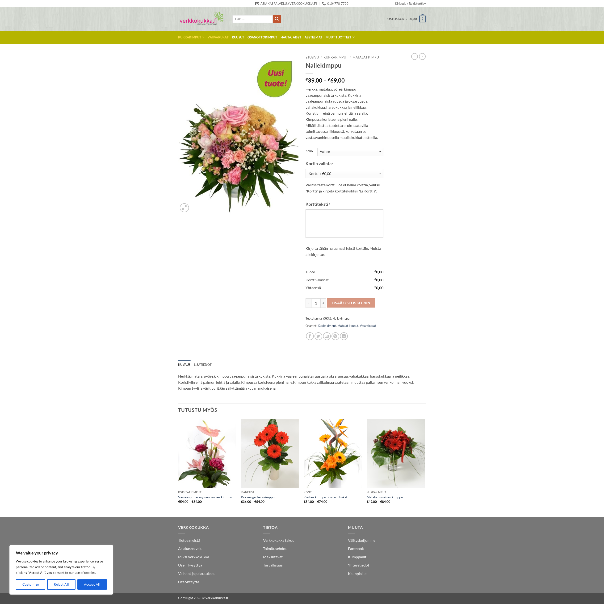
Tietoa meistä (189, 540)
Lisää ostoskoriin (351, 303)
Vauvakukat (218, 37)
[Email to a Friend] (327, 336)
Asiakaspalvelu (190, 548)
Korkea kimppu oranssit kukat (325, 497)
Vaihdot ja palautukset (196, 573)
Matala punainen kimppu (385, 497)
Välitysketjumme (361, 540)
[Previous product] (422, 56)
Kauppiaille (357, 573)
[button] (410, 3)
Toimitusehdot (275, 548)
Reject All (61, 584)
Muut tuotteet (338, 37)
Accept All (92, 584)
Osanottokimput (262, 37)
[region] (61, 570)
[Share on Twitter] (318, 336)
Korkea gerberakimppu (258, 497)
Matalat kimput (366, 57)
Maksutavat (273, 556)
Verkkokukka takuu (278, 540)
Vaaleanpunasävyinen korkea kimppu (205, 497)
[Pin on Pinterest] (335, 336)
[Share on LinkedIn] (344, 336)
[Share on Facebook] (310, 336)
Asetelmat (313, 37)
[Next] (424, 467)
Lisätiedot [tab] (203, 365)
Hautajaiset (291, 37)
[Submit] (277, 19)
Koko (309, 151)
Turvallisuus (273, 565)
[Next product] (414, 56)
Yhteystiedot (358, 565)
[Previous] (178, 467)
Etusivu (312, 57)
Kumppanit (357, 556)
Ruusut (238, 37)
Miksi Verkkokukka (193, 556)
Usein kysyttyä (190, 565)
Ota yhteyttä (188, 581)
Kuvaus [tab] (184, 365)
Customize (30, 584)
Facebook (356, 548)
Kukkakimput (189, 37)
